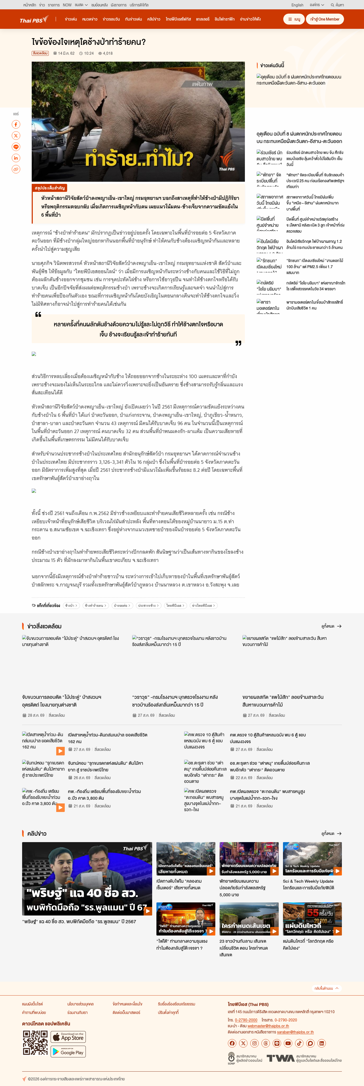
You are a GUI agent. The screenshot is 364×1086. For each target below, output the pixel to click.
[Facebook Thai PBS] (232, 1043)
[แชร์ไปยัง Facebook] (16, 124)
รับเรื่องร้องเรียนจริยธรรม (176, 1003)
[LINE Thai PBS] (277, 1043)
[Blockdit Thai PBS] (310, 1043)
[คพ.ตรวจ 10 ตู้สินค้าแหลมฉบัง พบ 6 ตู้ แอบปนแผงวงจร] (205, 743)
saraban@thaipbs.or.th (295, 1032)
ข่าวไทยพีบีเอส (202, 606)
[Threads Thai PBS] (265, 1043)
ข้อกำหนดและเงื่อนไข (127, 1003)
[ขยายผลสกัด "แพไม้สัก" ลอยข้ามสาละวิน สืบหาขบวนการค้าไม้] (292, 663)
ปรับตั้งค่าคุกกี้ (168, 1012)
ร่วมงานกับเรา (77, 1012)
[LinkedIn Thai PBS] (321, 1043)
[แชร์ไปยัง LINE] (16, 146)
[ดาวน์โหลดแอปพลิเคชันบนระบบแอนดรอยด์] (68, 1051)
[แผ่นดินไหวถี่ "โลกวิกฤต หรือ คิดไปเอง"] (312, 919)
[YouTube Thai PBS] (288, 1043)
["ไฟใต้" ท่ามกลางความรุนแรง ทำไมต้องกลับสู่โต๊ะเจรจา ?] (185, 919)
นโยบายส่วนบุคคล (80, 1003)
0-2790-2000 (246, 1019)
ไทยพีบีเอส (174, 606)
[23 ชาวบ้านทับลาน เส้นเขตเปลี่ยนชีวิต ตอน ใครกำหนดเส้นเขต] (249, 919)
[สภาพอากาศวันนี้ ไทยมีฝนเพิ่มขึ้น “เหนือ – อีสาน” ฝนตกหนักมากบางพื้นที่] (270, 201)
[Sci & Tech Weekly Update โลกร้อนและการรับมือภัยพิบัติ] (312, 858)
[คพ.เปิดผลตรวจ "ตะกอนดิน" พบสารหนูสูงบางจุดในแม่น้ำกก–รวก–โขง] (205, 800)
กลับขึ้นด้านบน (324, 988)
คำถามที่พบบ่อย (34, 1012)
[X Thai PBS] (243, 1043)
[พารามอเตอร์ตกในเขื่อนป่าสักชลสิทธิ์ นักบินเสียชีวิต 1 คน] (270, 306)
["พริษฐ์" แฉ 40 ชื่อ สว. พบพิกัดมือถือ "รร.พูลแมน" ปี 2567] (87, 878)
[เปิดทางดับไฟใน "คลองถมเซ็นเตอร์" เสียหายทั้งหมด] (185, 858)
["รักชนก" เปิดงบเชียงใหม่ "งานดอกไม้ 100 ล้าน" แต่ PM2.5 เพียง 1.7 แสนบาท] (270, 264)
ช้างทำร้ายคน (94, 606)
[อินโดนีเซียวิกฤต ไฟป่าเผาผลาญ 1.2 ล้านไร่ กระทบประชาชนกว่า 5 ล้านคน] (270, 245)
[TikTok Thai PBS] (299, 1043)
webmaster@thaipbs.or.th (268, 1025)
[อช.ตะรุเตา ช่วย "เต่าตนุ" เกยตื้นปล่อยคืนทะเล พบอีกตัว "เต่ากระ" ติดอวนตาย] (205, 772)
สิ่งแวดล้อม (40, 53)
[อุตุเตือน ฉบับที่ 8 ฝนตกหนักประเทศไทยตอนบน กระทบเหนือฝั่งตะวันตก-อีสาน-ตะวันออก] (305, 101)
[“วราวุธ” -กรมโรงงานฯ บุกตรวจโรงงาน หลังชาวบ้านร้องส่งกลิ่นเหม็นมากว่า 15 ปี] (182, 663)
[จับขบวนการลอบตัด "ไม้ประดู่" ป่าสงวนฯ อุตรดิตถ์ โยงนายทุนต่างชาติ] (72, 663)
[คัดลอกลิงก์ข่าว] (16, 169)
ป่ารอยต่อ (120, 606)
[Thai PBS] (34, 19)
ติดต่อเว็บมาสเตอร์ (126, 1012)
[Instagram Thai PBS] (254, 1043)
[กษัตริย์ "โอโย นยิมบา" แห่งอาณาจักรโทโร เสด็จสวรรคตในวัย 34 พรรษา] (270, 287)
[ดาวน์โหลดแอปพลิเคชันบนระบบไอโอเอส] (68, 1036)
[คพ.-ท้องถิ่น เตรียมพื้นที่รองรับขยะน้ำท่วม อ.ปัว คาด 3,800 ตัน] (43, 800)
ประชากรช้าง (147, 606)
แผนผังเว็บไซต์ (32, 1003)
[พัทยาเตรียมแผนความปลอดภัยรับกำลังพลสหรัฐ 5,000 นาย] (249, 858)
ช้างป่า (69, 606)
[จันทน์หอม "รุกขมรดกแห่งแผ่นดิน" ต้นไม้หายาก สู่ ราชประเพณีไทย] (43, 772)
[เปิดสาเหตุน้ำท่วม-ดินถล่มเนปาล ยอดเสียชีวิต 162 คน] (43, 743)
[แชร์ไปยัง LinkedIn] (16, 158)
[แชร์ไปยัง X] (16, 135)
